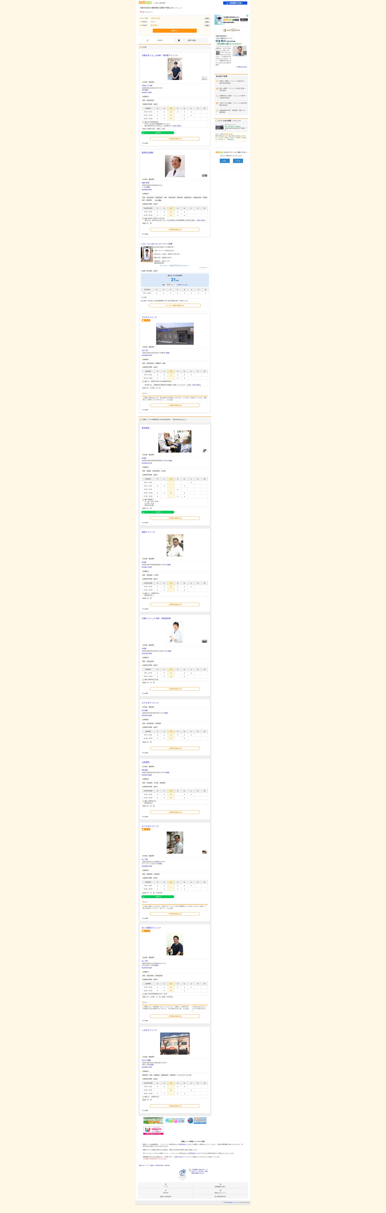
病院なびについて (220, 1193)
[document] (175, 98)
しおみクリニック (149, 1030)
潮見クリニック (148, 532)
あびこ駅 (145, 350)
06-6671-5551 (147, 92)
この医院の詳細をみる (175, 138)
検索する (174, 31)
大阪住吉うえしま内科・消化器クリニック (160, 55)
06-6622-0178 (147, 463)
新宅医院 (145, 428)
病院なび (145, 2)
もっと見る (158, 200)
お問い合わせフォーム (181, 1157)
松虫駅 (144, 458)
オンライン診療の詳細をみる (175, 305)
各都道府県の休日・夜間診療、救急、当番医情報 (232, 111)
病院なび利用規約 (165, 1196)
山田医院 (145, 762)
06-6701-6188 (147, 715)
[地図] (146, 90)
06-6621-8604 (147, 775)
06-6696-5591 (147, 190)
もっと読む (170, 399)
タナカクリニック (149, 317)
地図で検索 (192, 40)
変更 (207, 18)
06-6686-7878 (147, 1067)
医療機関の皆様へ (236, 3)
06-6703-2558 (147, 653)
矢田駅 (144, 648)
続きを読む (177, 126)
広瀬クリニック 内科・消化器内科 (156, 618)
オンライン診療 (156, 244)
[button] (218, 53)
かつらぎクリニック (150, 826)
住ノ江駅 (145, 859)
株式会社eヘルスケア (186, 1144)
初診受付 (158, 132)
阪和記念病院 (147, 153)
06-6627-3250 (147, 567)
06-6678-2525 (147, 968)
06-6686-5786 (147, 866)
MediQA (165, 1192)
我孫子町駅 (145, 183)
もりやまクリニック (150, 703)
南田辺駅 (145, 770)
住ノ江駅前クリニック (151, 928)
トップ (166, 1186)
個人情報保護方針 (220, 1196)
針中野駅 (145, 710)
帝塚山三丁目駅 (147, 85)
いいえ (238, 161)
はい (224, 161)
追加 (207, 22)
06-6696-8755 (147, 355)
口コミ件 (147, 320)
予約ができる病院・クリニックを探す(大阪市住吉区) (233, 104)
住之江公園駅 (146, 1060)
